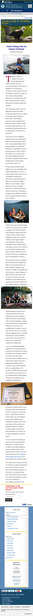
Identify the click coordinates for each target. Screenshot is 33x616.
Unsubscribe (16, 584)
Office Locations (6, 603)
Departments (18, 606)
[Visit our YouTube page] (18, 591)
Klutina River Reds (12, 519)
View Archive (9, 557)
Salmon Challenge (12, 516)
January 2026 (11, 555)
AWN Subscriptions (16, 580)
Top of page (27, 613)
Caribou (9, 526)
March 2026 (10, 550)
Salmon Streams (11, 521)
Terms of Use (11, 594)
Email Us (3, 610)
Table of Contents (10, 512)
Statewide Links (28, 1)
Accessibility (4, 594)
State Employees (26, 606)
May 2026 (10, 545)
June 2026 (10, 543)
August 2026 (10, 538)
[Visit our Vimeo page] (11, 591)
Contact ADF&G (20, 594)
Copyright (3, 609)
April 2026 (10, 548)
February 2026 (11, 552)
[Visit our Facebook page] (4, 591)
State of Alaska (7, 2)
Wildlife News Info (16, 577)
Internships (10, 524)
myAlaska (11, 606)
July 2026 (9, 541)
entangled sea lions (12, 528)
